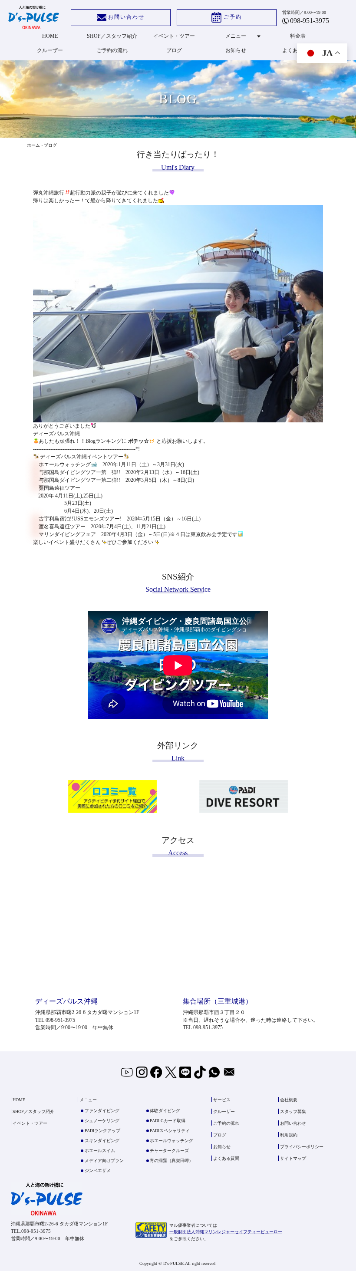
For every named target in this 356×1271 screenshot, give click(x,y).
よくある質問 (226, 1158)
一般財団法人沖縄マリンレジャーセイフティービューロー (225, 1231)
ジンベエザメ (98, 1170)
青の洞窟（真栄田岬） (171, 1160)
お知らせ (235, 50)
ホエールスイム (100, 1150)
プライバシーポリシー (301, 1146)
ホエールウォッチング (171, 1140)
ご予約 (233, 17)
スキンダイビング (102, 1140)
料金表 (298, 36)
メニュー (235, 36)
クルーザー (50, 50)
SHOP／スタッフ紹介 (112, 36)
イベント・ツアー (174, 36)
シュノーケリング (102, 1120)
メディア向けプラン (104, 1160)
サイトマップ (293, 1158)
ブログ (174, 50)
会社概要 (288, 1099)
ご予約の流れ (112, 50)
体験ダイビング (165, 1110)
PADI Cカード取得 (167, 1120)
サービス (222, 1099)
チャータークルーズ (169, 1150)
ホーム (33, 145)
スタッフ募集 (293, 1111)
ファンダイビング (102, 1110)
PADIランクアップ (102, 1130)
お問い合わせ (126, 17)
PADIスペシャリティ (170, 1130)
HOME (50, 36)
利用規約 (288, 1135)
